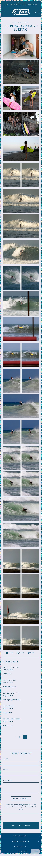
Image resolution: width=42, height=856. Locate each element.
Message (7, 780)
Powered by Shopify (21, 851)
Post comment (21, 798)
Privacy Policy (17, 807)
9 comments (17, 22)
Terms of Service (31, 807)
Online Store (20, 836)
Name (5, 759)
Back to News (22, 825)
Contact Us (20, 846)
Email (6, 769)
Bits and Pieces (20, 841)
